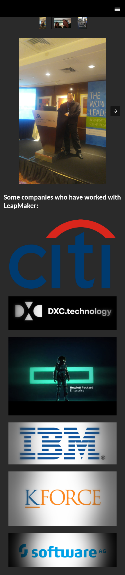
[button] (117, 8)
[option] (42, 23)
